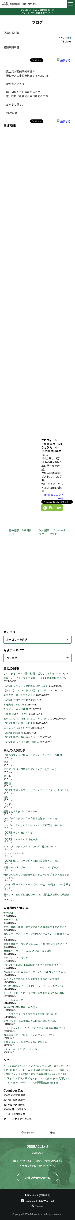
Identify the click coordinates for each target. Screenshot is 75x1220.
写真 (62, 1078)
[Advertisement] (37, 280)
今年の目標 (41, 1074)
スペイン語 (8, 1066)
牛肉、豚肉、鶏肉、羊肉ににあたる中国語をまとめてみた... (36, 927)
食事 (8, 1074)
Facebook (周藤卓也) (39, 1195)
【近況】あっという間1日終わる (21, 742)
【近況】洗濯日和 (13, 732)
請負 (5, 797)
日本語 (60, 1070)
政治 (69, 37)
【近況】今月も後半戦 (15, 700)
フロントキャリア (13, 1000)
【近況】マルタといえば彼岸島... (21, 839)
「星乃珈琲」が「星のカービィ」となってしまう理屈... (33, 755)
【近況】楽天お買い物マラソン (20, 737)
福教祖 (7, 783)
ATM (16, 1066)
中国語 (29, 1069)
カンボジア (18, 1078)
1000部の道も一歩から (16, 714)
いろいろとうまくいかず (16, 728)
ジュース (64, 1066)
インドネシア (27, 1065)
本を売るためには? (13, 704)
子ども (29, 1078)
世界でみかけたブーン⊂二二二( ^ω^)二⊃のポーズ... (31, 867)
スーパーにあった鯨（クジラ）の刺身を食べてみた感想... (34, 993)
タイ (60, 1074)
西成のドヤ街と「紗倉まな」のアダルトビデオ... (29, 1035)
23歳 (6, 762)
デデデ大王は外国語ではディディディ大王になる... (30, 769)
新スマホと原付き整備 (15, 709)
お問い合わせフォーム (37, 1177)
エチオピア (22, 1083)
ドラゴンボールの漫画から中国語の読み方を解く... (31, 1021)
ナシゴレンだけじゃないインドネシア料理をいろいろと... (34, 825)
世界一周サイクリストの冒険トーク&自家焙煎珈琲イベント (36, 678)
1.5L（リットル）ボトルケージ (20, 1049)
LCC (30, 1082)
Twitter (39, 1206)
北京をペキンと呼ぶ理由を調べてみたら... (26, 1042)
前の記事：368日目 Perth (21, 532)
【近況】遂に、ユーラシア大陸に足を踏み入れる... (31, 860)
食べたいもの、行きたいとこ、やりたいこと (27, 718)
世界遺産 (24, 1074)
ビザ (66, 1070)
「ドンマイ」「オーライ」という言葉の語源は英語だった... (35, 1028)
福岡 (51, 1083)
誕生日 (46, 1082)
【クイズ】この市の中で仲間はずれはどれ (26, 690)
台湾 (31, 1074)
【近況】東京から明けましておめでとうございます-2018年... (36, 790)
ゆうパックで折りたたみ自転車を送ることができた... (32, 818)
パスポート (9, 804)
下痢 (56, 1082)
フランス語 (45, 1065)
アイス (9, 1070)
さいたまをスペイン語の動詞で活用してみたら (29, 673)
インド (10, 1083)
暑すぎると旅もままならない (19, 695)
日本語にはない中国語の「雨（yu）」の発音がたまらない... (35, 972)
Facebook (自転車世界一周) (39, 1200)
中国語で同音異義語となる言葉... (21, 1007)
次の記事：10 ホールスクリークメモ (52, 532)
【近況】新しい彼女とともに (19, 832)
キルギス (53, 1074)
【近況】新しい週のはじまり (19, 723)
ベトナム (42, 1078)
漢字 (64, 1074)
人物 (35, 1082)
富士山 (7, 776)
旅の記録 (8, 913)
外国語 (37, 1070)
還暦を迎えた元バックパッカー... (21, 811)
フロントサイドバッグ (15, 958)
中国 (35, 1078)
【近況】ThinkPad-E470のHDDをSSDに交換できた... (32, 965)
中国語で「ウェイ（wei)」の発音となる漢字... (28, 951)
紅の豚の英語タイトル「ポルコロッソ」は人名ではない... (34, 986)
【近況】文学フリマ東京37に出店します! (26, 685)
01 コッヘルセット (13, 853)
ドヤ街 (44, 1070)
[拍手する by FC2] (64, 60)
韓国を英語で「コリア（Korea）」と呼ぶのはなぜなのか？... (36, 944)
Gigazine (52, 1069)
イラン (14, 1074)
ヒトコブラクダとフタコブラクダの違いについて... (30, 846)
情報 (40, 1082)
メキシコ (18, 1070)
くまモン (56, 1066)
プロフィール (10, 920)
